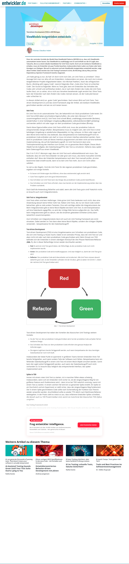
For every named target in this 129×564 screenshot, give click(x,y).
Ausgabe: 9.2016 (96, 43)
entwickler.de (14, 3)
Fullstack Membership (49, 3)
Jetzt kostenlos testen (88, 425)
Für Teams (32, 3)
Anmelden (106, 3)
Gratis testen (119, 3)
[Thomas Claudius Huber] (30, 50)
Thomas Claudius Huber (42, 51)
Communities (79, 3)
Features (67, 3)
